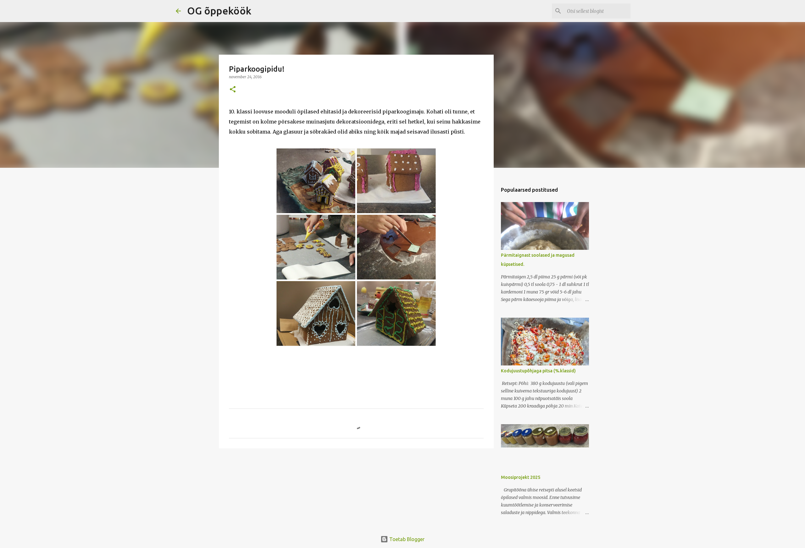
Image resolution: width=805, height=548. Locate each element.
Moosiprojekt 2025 (520, 477)
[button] (232, 89)
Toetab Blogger (406, 539)
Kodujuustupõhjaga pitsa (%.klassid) (538, 370)
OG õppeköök (219, 10)
